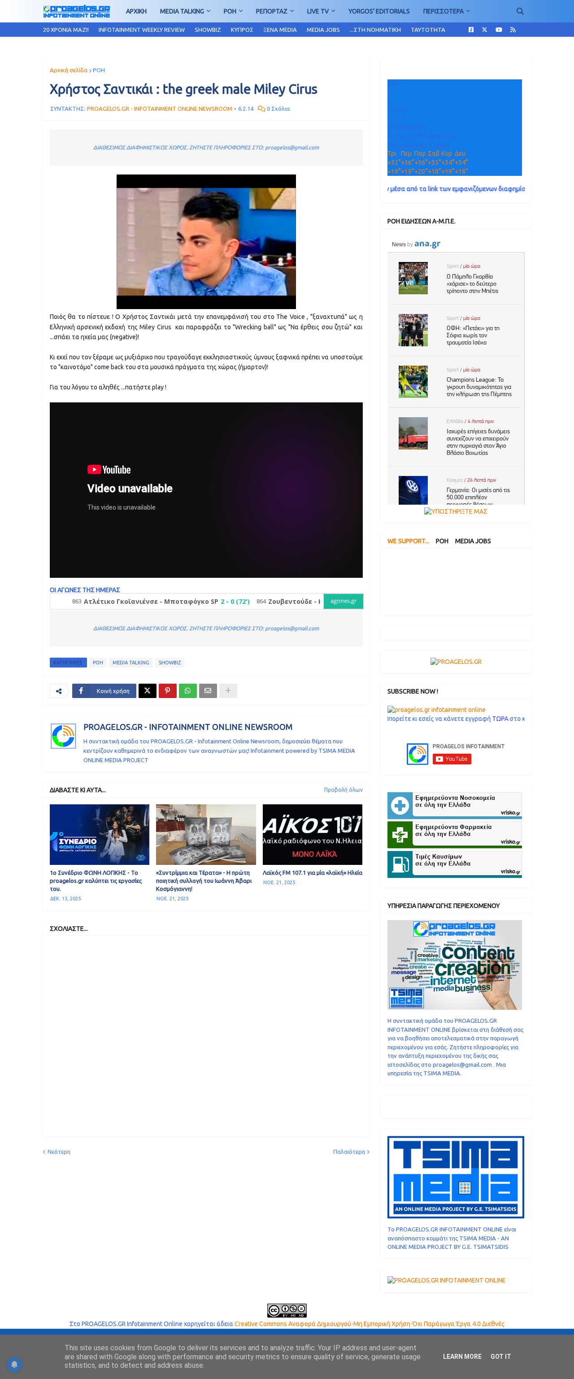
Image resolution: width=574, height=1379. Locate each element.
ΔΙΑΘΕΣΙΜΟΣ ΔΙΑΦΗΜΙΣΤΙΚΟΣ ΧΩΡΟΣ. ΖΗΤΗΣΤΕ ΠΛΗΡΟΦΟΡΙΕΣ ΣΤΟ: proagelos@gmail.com (206, 147)
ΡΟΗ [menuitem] (230, 11)
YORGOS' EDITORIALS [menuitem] (379, 11)
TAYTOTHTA (428, 29)
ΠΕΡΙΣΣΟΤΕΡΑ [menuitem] (443, 11)
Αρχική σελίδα (68, 70)
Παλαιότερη (349, 1151)
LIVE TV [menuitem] (318, 11)
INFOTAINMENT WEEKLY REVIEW (142, 29)
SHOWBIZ (208, 29)
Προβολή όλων (343, 790)
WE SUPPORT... (408, 541)
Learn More (462, 1356)
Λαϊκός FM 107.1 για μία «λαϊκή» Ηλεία (312, 872)
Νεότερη (59, 1151)
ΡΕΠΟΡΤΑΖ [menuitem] (271, 11)
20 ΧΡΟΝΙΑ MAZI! (66, 29)
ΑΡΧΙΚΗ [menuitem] (136, 11)
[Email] (208, 691)
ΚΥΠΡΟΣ (242, 29)
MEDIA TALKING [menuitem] (182, 11)
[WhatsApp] (188, 691)
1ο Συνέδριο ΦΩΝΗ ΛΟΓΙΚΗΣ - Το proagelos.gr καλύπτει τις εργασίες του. (96, 880)
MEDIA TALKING (131, 662)
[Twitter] (148, 691)
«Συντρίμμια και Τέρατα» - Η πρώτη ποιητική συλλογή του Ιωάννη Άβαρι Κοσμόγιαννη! (204, 880)
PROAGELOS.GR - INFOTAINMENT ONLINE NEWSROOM (187, 726)
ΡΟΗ (99, 70)
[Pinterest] (168, 691)
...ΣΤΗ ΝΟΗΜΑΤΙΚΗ (375, 29)
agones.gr (343, 601)
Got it (501, 1356)
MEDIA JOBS (323, 29)
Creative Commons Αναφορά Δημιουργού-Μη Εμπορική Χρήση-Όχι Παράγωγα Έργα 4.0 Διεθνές (369, 1323)
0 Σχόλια (278, 108)
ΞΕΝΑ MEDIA (280, 29)
